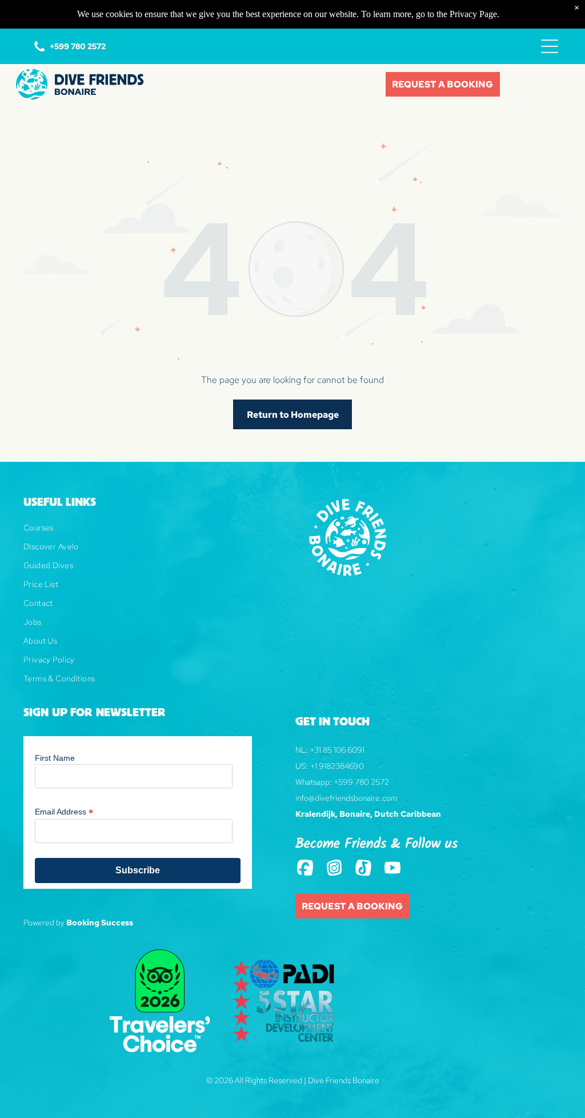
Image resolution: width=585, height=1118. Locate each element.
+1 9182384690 (337, 766)
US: (301, 766)
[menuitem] (156, 531)
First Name (55, 757)
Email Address (64, 811)
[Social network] (305, 868)
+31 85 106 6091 (337, 750)
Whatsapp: (313, 782)
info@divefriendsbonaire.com (346, 798)
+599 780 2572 (361, 782)
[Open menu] (549, 46)
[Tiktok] (364, 868)
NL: (301, 750)
